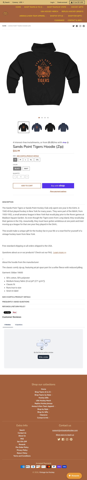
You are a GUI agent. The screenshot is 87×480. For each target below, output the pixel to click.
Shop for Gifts (42, 412)
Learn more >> (59, 252)
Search (22, 430)
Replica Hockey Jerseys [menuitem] (72, 11)
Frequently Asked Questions (15, 302)
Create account (62, 2)
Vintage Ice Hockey (46, 472)
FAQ (22, 439)
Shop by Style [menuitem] (56, 16)
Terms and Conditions (22, 456)
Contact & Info (42, 418)
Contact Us (22, 433)
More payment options (58, 191)
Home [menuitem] (18, 7)
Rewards (22, 444)
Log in (52, 2)
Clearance (43, 415)
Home (4, 26)
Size (26, 156)
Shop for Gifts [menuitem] (75, 16)
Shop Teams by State (43, 395)
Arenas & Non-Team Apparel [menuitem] (32, 16)
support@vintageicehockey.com (65, 430)
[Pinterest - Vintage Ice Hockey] (84, 26)
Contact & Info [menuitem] (75, 20)
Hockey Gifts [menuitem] (77, 7)
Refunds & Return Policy (13, 306)
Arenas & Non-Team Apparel (43, 406)
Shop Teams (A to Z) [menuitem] (33, 7)
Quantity (16, 173)
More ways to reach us (65, 435)
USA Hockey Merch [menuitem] (49, 11)
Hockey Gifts (43, 398)
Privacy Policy (22, 450)
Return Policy (22, 453)
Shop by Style (42, 409)
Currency (15, 2)
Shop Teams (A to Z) (43, 392)
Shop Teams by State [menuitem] (56, 7)
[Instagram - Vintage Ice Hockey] (80, 26)
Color (15, 164)
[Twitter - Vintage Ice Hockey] (73, 26)
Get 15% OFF (22, 441)
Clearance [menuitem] (59, 20)
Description (7, 202)
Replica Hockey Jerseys (43, 403)
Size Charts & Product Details (28, 156)
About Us (22, 436)
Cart (78, 2)
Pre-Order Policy (22, 447)
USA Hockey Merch (43, 400)
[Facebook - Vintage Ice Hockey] (77, 26)
